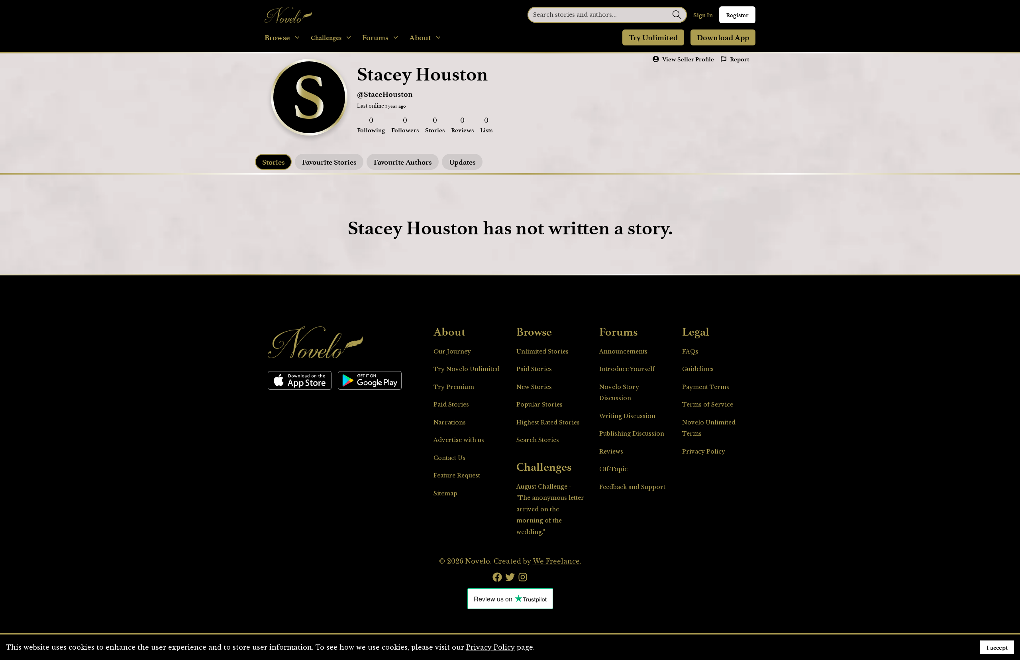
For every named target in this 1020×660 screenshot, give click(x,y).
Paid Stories (451, 404)
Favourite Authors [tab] (403, 162)
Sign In (703, 15)
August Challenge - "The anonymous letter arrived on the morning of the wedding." (550, 509)
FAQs (690, 351)
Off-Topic (613, 469)
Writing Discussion (627, 416)
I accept (997, 647)
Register (737, 15)
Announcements (623, 351)
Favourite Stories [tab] (329, 162)
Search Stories (537, 440)
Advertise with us (459, 440)
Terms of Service (707, 404)
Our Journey (452, 351)
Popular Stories (539, 404)
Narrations (450, 422)
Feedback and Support (632, 487)
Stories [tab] (273, 162)
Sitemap (445, 493)
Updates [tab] (462, 162)
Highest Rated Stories (548, 422)
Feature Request (457, 475)
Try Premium (454, 387)
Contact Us (449, 458)
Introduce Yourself (627, 369)
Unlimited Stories (542, 351)
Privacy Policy (703, 451)
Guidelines (698, 369)
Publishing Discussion (631, 433)
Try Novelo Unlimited (467, 369)
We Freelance (556, 561)
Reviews (611, 451)
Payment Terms (705, 387)
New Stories (534, 387)
